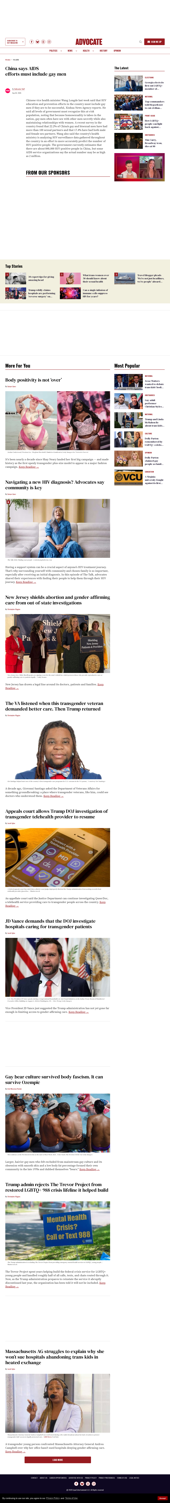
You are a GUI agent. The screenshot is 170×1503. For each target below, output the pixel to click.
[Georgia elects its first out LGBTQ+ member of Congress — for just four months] (128, 83)
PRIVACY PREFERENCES (107, 1477)
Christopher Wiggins (13, 609)
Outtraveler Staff (19, 89)
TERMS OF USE (122, 1477)
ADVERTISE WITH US (76, 1477)
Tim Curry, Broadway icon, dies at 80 (153, 143)
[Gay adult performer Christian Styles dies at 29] (128, 401)
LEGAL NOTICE (134, 1477)
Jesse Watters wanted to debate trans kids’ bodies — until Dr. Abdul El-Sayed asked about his (154, 389)
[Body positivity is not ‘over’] (57, 420)
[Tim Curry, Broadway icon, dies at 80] (128, 140)
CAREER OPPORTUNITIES (58, 1477)
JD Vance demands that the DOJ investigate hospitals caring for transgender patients (50, 924)
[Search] (140, 41)
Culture (148, 433)
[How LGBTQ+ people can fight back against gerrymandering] (128, 121)
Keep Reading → (29, 467)
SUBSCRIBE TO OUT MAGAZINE (12, 42)
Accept (162, 1498)
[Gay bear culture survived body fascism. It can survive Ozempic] (57, 1122)
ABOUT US (43, 1477)
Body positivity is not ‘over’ (33, 380)
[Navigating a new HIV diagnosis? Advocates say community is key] (57, 528)
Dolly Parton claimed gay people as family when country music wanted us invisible (154, 465)
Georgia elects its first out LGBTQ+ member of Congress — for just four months (154, 89)
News (70, 50)
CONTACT (34, 1477)
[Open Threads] (43, 42)
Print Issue (150, 116)
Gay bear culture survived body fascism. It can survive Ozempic (54, 1079)
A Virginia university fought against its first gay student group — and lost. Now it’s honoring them (155, 484)
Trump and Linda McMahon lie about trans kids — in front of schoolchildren (154, 426)
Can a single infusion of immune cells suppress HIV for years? (95, 293)
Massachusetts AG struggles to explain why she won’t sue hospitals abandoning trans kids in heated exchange (54, 1357)
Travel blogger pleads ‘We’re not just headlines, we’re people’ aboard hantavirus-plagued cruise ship (150, 282)
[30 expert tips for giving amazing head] (15, 278)
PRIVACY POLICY (91, 1477)
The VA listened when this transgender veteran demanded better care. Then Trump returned (54, 706)
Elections (149, 77)
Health (86, 50)
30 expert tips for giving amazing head (41, 278)
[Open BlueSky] (37, 42)
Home (7, 59)
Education (149, 472)
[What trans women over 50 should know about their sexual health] (70, 278)
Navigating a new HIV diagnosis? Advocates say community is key (54, 485)
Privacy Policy (53, 1498)
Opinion (117, 50)
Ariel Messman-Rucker (14, 1089)
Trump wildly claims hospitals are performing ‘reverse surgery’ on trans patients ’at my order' (41, 296)
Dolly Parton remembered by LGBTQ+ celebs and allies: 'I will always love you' (154, 445)
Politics (53, 50)
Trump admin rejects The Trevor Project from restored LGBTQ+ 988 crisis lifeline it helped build (56, 1187)
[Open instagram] (49, 42)
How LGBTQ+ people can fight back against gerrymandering (154, 125)
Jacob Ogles (11, 823)
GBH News (48, 1437)
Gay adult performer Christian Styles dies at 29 (153, 405)
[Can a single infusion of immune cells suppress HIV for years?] (70, 293)
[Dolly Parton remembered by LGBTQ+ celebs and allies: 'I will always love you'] (128, 439)
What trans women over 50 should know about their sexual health (96, 278)
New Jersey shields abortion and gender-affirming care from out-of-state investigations (57, 600)
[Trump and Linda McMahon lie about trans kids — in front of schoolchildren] (128, 420)
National (149, 97)
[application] (139, 167)
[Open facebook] (31, 42)
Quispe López (11, 386)
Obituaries (150, 135)
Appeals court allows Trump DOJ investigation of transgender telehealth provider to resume (56, 814)
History (103, 50)
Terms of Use (71, 1498)
